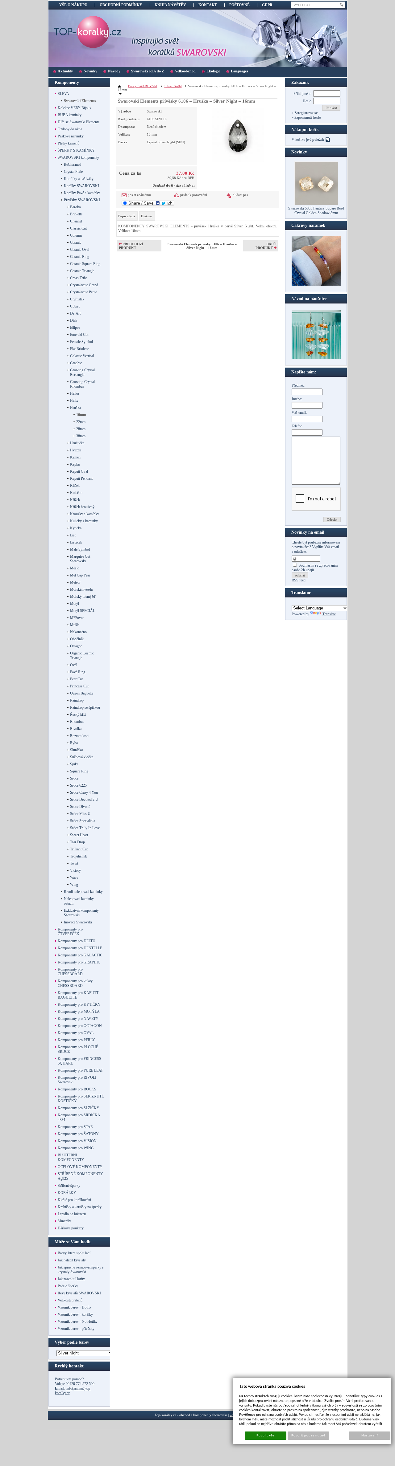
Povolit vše (265, 1435)
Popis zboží (126, 216)
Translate (329, 614)
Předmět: (298, 385)
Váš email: (299, 412)
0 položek (317, 139)
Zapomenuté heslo (307, 117)
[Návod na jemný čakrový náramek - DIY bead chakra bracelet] (316, 284)
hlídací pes (240, 195)
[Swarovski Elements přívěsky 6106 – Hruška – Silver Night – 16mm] (238, 134)
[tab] (127, 216)
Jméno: (297, 399)
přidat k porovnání (193, 195)
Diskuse (146, 216)
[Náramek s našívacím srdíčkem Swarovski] (316, 358)
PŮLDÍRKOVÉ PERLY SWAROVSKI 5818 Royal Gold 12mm (316, 210)
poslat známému (139, 195)
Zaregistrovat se (305, 113)
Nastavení (369, 1435)
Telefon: (297, 426)
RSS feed (299, 580)
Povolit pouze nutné (308, 1435)
